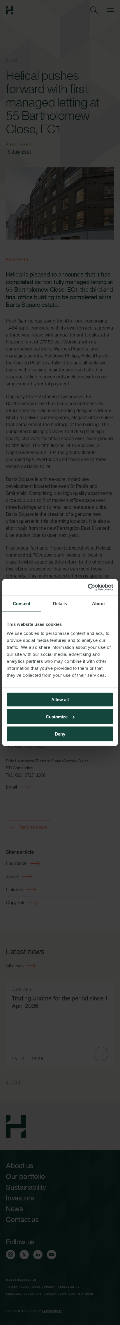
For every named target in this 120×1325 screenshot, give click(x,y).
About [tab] (98, 603)
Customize (57, 716)
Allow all (60, 699)
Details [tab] (60, 603)
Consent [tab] (21, 603)
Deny (60, 733)
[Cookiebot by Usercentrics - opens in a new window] (87, 587)
